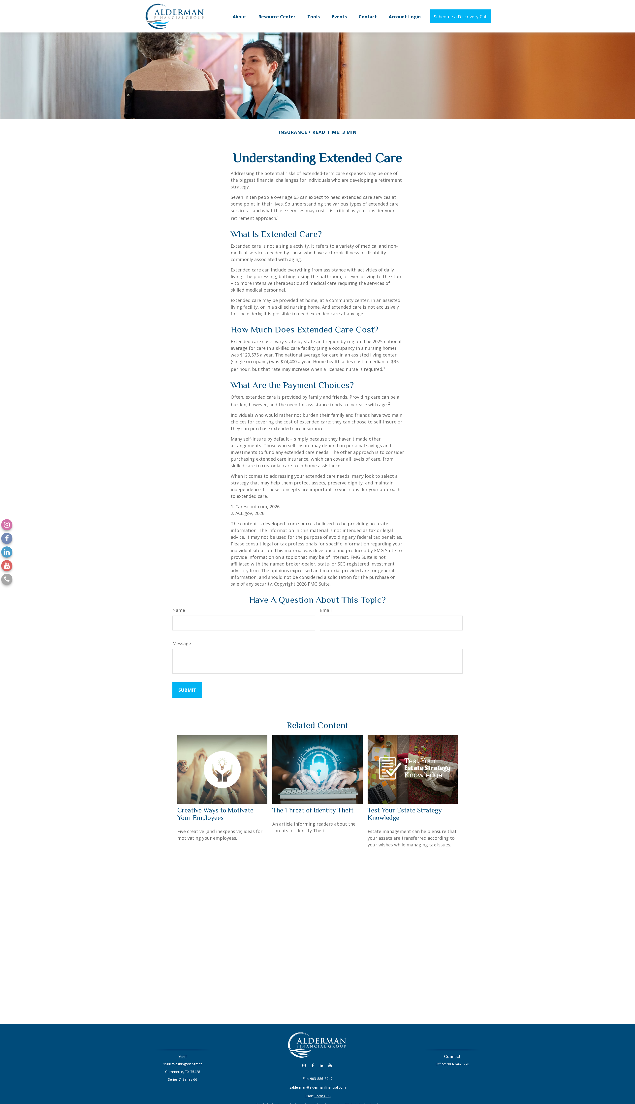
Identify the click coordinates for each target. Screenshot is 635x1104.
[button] (239, 16)
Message (181, 643)
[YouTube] (6, 565)
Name (178, 610)
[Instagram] (6, 524)
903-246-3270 (458, 1064)
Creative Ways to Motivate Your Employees (215, 813)
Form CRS (323, 1096)
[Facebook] (6, 538)
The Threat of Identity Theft (312, 810)
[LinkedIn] (6, 552)
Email (326, 610)
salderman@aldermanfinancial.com (317, 1087)
